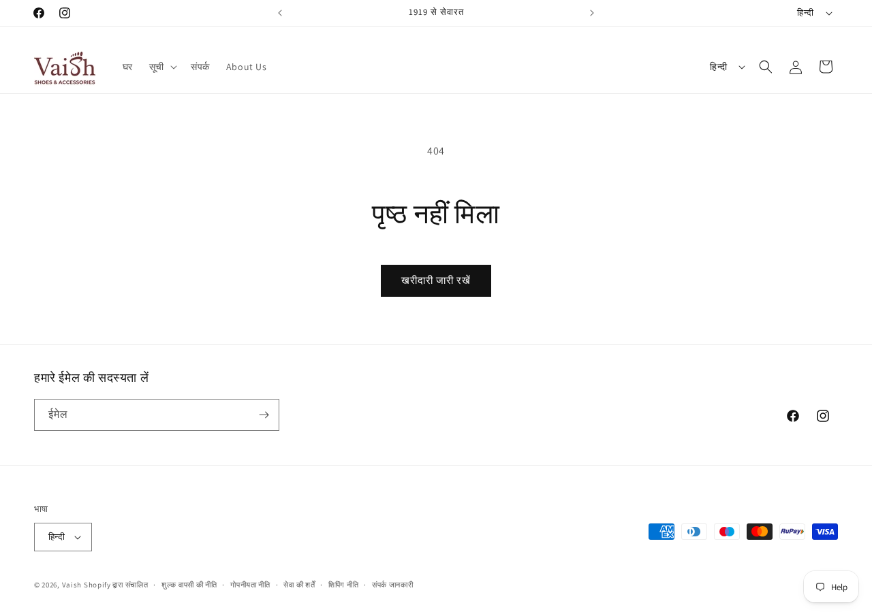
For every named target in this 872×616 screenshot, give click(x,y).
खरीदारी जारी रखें (436, 280)
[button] (162, 66)
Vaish (72, 584)
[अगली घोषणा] (592, 13)
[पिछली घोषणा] (280, 13)
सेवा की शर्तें (299, 584)
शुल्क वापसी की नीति (189, 584)
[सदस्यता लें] (264, 415)
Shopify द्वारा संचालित (116, 584)
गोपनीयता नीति (250, 584)
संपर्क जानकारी (393, 584)
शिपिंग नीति (343, 584)
